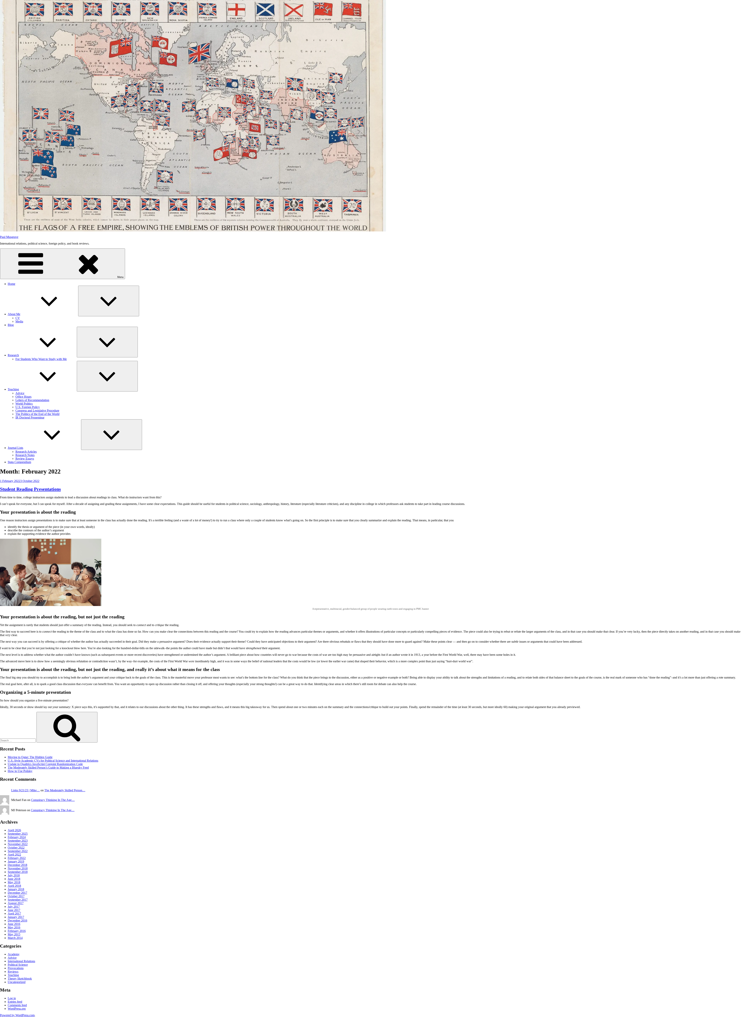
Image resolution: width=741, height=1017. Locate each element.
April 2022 (14, 854)
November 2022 (18, 844)
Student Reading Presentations (30, 489)
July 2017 (14, 906)
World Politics (24, 403)
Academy (13, 954)
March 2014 (15, 937)
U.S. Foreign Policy (27, 407)
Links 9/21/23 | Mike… (25, 790)
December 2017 (17, 892)
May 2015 (14, 934)
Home (11, 283)
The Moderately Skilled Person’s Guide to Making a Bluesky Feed (48, 767)
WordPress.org (17, 1008)
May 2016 (14, 927)
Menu (120, 277)
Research (13, 355)
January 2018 (16, 889)
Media (19, 321)
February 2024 (17, 837)
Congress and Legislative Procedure (37, 410)
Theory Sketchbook (20, 978)
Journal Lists (15, 447)
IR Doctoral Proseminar (29, 417)
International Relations (21, 961)
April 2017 (14, 913)
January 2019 (16, 861)
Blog (11, 325)
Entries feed (15, 1001)
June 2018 (14, 878)
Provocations (16, 968)
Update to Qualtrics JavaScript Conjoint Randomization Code (45, 764)
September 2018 (18, 872)
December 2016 (17, 920)
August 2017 (16, 903)
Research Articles (26, 451)
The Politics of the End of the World (37, 414)
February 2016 (17, 931)
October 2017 (16, 896)
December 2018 (17, 865)
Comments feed (17, 1005)
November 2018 (18, 868)
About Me (14, 314)
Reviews (13, 971)
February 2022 (17, 858)
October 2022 (16, 847)
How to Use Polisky (20, 771)
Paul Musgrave (9, 237)
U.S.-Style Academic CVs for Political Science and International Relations (53, 760)
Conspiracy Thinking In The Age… (53, 800)
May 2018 (14, 882)
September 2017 (18, 899)
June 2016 (14, 924)
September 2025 (18, 833)
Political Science (18, 964)
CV (17, 318)
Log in (12, 998)
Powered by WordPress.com (17, 1015)
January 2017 (16, 917)
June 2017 (14, 910)
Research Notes (25, 455)
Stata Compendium (19, 462)
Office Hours (23, 396)
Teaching (13, 389)
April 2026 (14, 830)
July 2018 (14, 875)
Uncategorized (16, 982)
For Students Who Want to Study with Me (41, 359)
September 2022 (18, 851)
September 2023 (18, 840)
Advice (19, 393)
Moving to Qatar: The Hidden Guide (30, 757)
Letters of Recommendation (32, 400)
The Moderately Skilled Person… (64, 790)
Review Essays (24, 458)
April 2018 (14, 885)
